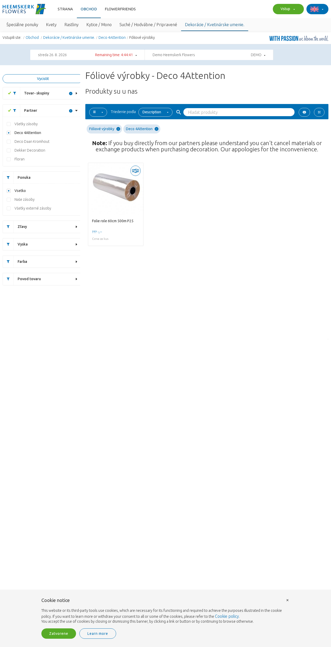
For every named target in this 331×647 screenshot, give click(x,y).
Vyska (23, 244)
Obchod (89, 9)
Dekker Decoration (29, 150)
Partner (30, 110)
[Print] (304, 112)
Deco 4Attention (112, 37)
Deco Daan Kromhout (31, 141)
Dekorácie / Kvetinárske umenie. (69, 37)
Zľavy (22, 227)
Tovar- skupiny (36, 93)
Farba (22, 261)
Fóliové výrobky (101, 129)
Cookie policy (227, 616)
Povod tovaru (29, 279)
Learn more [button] (97, 633)
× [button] (287, 600)
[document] (165, 611)
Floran (19, 159)
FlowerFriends (120, 9)
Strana (65, 9)
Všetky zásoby (26, 124)
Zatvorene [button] (58, 633)
